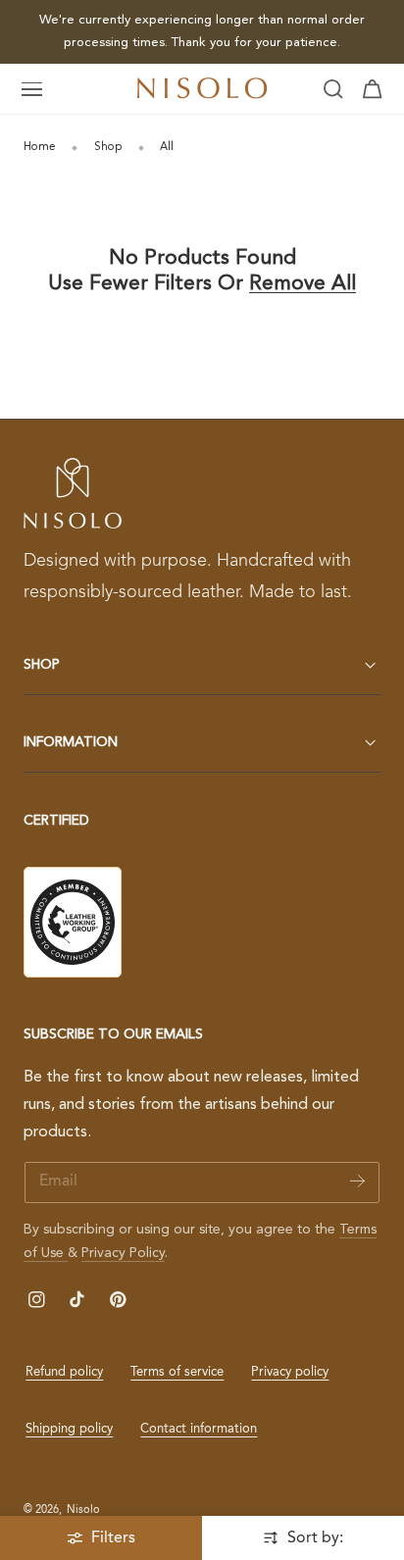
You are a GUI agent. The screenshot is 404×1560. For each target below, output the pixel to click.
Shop (108, 147)
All (167, 147)
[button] (32, 89)
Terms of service (177, 1372)
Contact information (198, 1429)
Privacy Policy (123, 1253)
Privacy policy (289, 1372)
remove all (302, 284)
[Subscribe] (357, 1181)
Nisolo (83, 1510)
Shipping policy (69, 1429)
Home (40, 147)
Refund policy (64, 1372)
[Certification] (73, 922)
